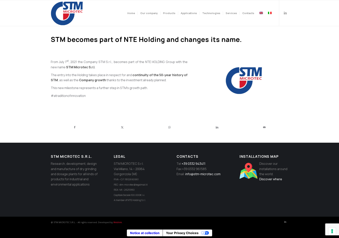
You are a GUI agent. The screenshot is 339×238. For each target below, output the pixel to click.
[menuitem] (131, 13)
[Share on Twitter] (122, 127)
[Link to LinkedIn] (285, 13)
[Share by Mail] (264, 127)
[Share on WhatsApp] (169, 127)
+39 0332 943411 (193, 163)
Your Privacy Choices (182, 233)
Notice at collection (144, 233)
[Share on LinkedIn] (217, 127)
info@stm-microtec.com (203, 174)
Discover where (270, 179)
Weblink (117, 222)
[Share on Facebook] (74, 127)
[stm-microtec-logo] (68, 13)
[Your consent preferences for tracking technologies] (332, 231)
